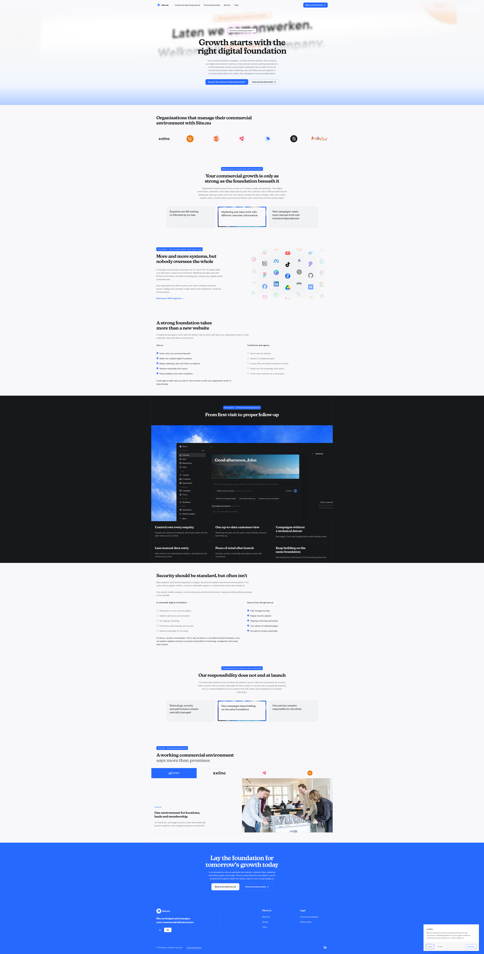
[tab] (174, 773)
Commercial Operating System (187, 5)
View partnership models (262, 81)
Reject (430, 946)
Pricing (265, 921)
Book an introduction (314, 5)
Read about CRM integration (169, 298)
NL (160, 930)
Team (236, 5)
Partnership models (212, 5)
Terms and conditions (309, 916)
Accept (440, 946)
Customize (471, 946)
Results (227, 5)
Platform (266, 916)
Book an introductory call (225, 886)
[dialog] (451, 937)
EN (168, 930)
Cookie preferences (194, 947)
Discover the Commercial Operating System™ (227, 81)
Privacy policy (305, 921)
